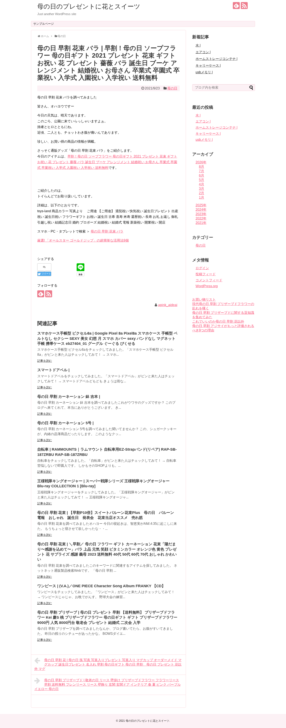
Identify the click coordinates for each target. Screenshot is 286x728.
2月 (201, 193)
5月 (201, 180)
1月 (201, 197)
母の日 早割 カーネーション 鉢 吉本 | (68, 396)
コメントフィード (209, 280)
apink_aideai (167, 305)
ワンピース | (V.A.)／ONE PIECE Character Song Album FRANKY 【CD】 (101, 586)
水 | (198, 45)
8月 (201, 166)
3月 (201, 188)
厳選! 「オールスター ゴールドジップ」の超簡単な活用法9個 (83, 240)
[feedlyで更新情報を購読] (236, 5)
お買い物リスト (204, 299)
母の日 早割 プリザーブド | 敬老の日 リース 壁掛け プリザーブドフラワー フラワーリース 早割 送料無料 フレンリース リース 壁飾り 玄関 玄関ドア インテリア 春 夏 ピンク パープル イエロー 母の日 (107, 684)
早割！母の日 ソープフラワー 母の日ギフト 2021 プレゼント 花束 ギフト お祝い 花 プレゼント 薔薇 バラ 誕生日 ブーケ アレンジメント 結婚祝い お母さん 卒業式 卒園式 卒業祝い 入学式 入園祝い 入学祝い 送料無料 (107, 162)
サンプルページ (43, 23)
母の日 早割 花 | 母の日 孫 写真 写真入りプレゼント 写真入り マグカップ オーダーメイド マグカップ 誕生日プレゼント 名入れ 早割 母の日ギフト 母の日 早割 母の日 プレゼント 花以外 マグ (108, 664)
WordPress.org (207, 286)
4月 (201, 184)
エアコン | (203, 52)
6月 (201, 175)
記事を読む (44, 360)
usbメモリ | (204, 72)
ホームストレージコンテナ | (216, 59)
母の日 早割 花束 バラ (107, 231)
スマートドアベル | (53, 370)
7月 (201, 171)
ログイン (202, 268)
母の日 (172, 88)
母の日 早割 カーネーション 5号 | (65, 423)
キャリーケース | (208, 65)
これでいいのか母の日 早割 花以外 (218, 321)
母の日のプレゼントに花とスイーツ (88, 6)
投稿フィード (206, 274)
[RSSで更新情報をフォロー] (244, 5)
